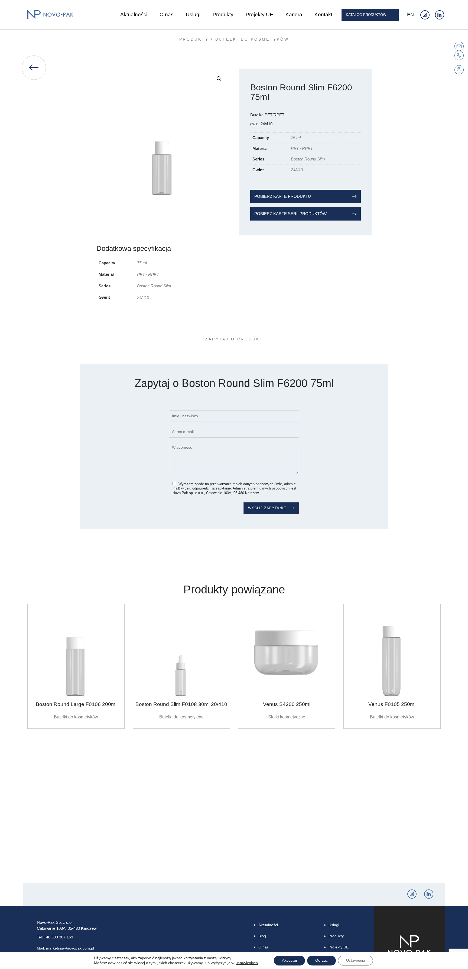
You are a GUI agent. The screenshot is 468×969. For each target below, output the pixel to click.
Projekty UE (259, 14)
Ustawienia (355, 960)
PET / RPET (302, 148)
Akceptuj (289, 960)
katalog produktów (366, 15)
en (410, 14)
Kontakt (323, 14)
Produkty (223, 14)
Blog (262, 936)
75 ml (296, 137)
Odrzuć (321, 960)
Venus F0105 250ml (391, 704)
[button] (219, 79)
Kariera (293, 14)
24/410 (297, 169)
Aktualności (133, 14)
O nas (167, 14)
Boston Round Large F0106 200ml (76, 704)
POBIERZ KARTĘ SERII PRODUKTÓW (290, 213)
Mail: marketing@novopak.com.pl (65, 948)
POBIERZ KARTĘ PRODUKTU (282, 196)
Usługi (193, 14)
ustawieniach (247, 963)
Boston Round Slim (308, 159)
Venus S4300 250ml (286, 704)
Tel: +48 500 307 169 (55, 937)
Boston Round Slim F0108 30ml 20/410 (181, 704)
